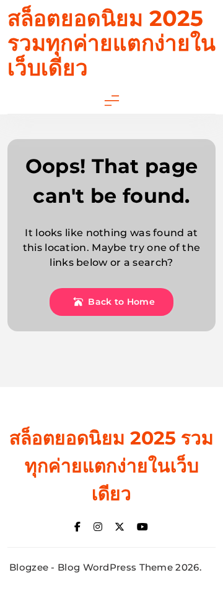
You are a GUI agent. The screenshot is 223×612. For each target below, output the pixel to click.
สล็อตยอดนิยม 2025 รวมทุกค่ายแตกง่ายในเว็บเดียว (111, 43)
